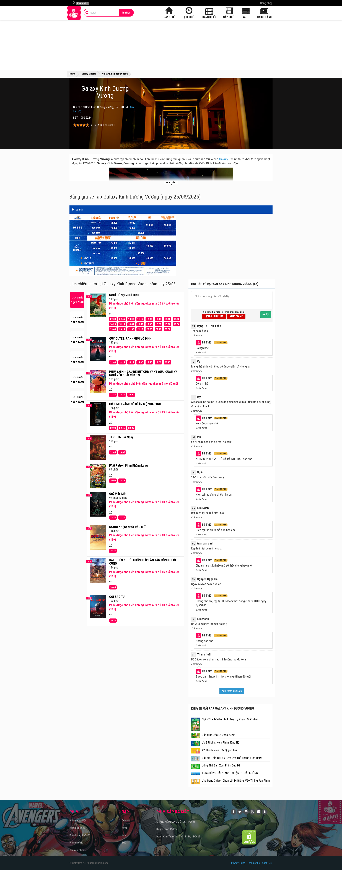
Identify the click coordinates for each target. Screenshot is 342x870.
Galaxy (223, 159)
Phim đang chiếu (77, 820)
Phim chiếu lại (76, 842)
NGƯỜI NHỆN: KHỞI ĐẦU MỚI (127, 527)
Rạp (245, 17)
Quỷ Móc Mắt (117, 494)
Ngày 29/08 (77, 380)
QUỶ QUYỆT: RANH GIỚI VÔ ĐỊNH (130, 338)
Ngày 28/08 (77, 360)
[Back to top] (334, 860)
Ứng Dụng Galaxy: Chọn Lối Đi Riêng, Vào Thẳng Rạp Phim (236, 780)
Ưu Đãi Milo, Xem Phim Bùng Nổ (220, 742)
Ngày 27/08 (77, 340)
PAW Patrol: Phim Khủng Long (128, 465)
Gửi (267, 314)
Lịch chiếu (189, 17)
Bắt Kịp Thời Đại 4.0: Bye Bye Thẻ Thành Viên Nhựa (232, 758)
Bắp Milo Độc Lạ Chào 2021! (218, 735)
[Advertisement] (171, 45)
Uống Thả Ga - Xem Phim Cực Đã (221, 765)
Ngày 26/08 (77, 320)
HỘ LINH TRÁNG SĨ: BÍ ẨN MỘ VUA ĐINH (135, 404)
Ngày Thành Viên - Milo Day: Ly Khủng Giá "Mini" (230, 719)
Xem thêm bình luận (232, 690)
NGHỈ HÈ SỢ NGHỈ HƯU (124, 295)
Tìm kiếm (126, 12)
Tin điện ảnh (264, 17)
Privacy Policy (238, 862)
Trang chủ (168, 17)
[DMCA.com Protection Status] (249, 837)
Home (72, 73)
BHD (124, 842)
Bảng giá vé (236, 316)
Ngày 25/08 (77, 300)
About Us (267, 862)
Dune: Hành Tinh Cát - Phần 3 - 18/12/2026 (178, 836)
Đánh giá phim (76, 850)
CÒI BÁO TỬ (117, 597)
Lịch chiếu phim (214, 316)
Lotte (124, 827)
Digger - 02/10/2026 (166, 829)
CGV (124, 820)
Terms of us (254, 862)
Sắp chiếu (229, 17)
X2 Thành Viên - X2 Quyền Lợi (219, 750)
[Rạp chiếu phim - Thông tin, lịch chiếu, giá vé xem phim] (74, 13)
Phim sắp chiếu (77, 827)
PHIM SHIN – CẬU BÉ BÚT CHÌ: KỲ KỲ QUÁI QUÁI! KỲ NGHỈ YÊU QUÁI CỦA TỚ (143, 373)
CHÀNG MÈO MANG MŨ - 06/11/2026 (175, 821)
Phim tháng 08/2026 (79, 835)
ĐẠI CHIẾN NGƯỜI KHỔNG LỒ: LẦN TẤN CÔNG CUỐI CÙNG (142, 561)
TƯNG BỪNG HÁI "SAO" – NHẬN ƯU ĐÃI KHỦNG (230, 773)
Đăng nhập (266, 3)
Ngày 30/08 (77, 399)
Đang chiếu (209, 17)
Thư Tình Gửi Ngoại (121, 437)
